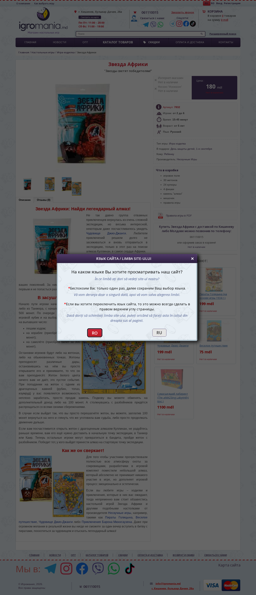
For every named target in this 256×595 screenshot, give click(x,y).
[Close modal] (192, 259)
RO (95, 333)
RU (159, 332)
